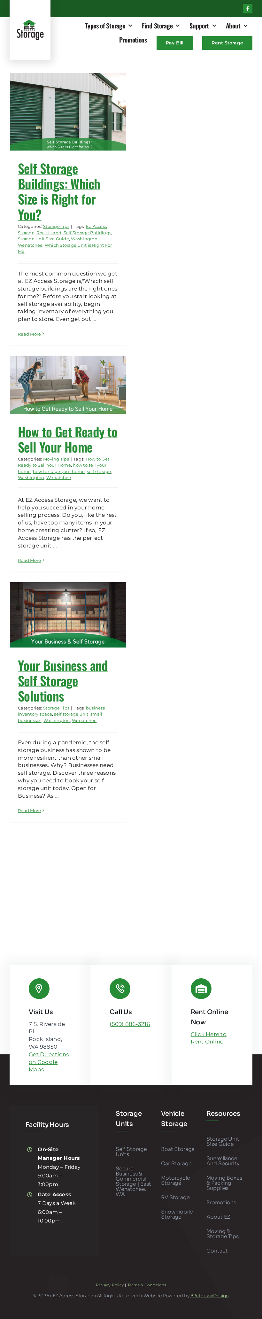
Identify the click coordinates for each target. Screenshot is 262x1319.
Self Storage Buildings (88, 232)
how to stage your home (59, 471)
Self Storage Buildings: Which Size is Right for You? (59, 191)
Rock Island (48, 232)
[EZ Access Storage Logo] (30, 22)
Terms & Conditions (146, 1285)
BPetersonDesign (209, 1296)
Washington (84, 238)
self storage (99, 471)
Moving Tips (56, 459)
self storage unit (71, 714)
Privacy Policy (110, 1285)
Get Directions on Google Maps (49, 1062)
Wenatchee (30, 245)
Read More (29, 334)
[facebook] (247, 8)
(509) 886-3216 (130, 1024)
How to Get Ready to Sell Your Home (68, 439)
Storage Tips (56, 226)
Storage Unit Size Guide (43, 238)
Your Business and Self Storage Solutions (63, 680)
